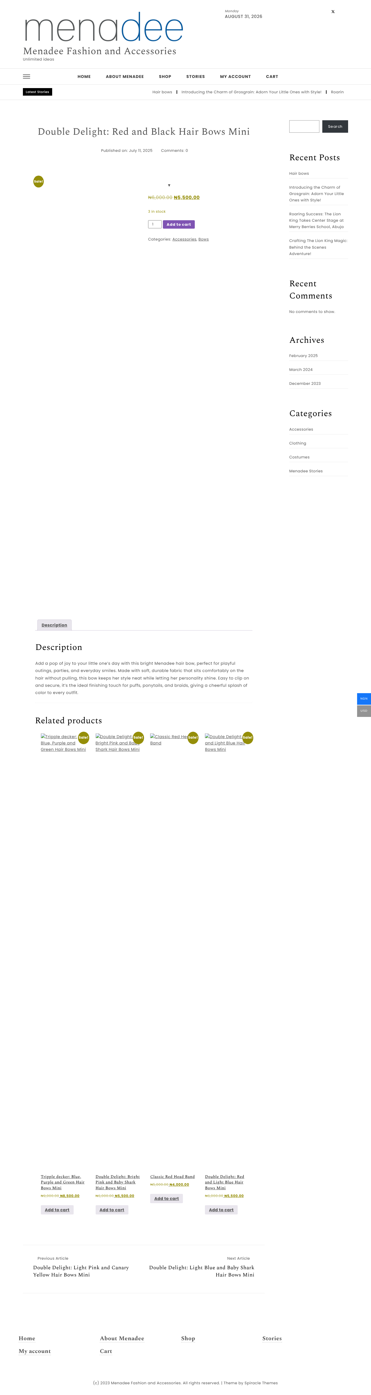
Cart (272, 76)
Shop (165, 76)
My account (235, 76)
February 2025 (303, 355)
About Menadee (125, 76)
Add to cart (179, 224)
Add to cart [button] (57, 1210)
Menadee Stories (306, 471)
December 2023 (305, 383)
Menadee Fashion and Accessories (100, 51)
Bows (204, 239)
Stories (195, 76)
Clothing (297, 443)
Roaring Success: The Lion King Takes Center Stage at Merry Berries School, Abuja (316, 220)
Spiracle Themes (261, 1383)
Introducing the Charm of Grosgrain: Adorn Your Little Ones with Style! (239, 92)
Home (84, 76)
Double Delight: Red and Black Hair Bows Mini (143, 132)
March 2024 (301, 369)
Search (335, 126)
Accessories (184, 239)
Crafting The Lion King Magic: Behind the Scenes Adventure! (318, 247)
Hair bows (149, 92)
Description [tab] (54, 625)
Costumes (299, 457)
